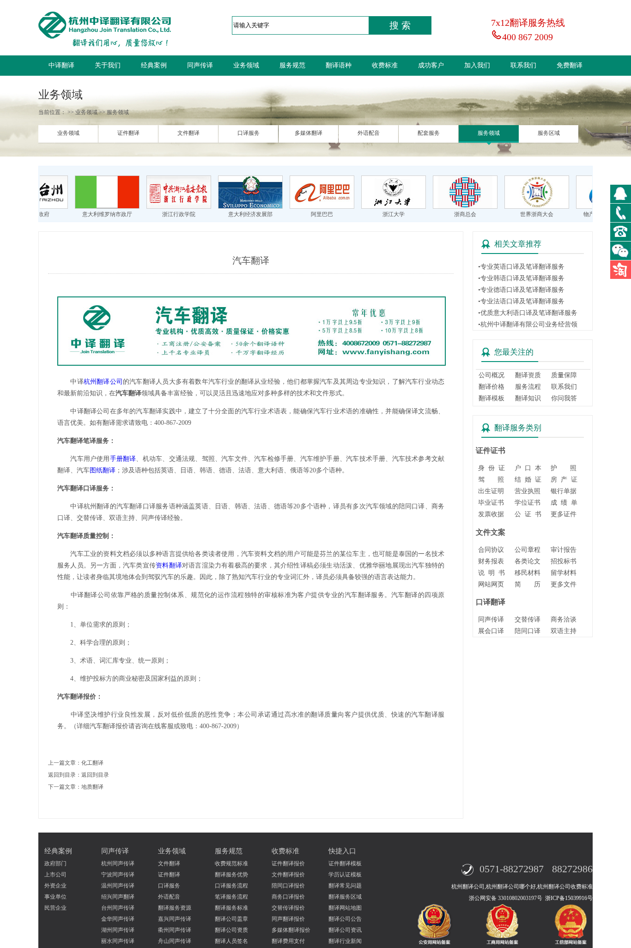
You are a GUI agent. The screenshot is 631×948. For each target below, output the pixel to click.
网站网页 (491, 584)
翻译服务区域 (345, 897)
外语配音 (369, 133)
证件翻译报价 (288, 863)
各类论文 (527, 561)
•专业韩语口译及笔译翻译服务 (521, 278)
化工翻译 (92, 763)
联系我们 (523, 65)
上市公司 (55, 874)
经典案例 (154, 65)
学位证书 (527, 502)
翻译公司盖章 (231, 919)
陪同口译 (527, 631)
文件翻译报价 (288, 874)
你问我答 (564, 398)
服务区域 (549, 133)
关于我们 (108, 65)
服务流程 (528, 386)
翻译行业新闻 (345, 941)
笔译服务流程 (231, 897)
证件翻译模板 (345, 863)
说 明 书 (491, 572)
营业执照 (527, 491)
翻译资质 (528, 375)
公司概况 (491, 375)
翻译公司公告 (345, 919)
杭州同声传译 (117, 863)
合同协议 (491, 549)
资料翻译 (169, 565)
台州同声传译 (117, 908)
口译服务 (248, 133)
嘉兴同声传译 (174, 919)
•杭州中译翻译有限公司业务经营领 (527, 324)
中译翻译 (61, 65)
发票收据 (491, 514)
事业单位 (55, 897)
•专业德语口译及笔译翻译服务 (521, 289)
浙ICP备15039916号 (569, 898)
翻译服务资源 (174, 908)
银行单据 (563, 491)
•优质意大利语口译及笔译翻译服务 (527, 312)
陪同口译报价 (288, 885)
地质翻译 (92, 787)
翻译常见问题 (345, 885)
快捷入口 (342, 851)
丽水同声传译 (117, 941)
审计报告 (563, 549)
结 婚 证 (528, 479)
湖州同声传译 (117, 930)
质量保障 (564, 375)
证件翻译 (128, 133)
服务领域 (489, 133)
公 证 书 (528, 514)
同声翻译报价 (288, 919)
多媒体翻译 (308, 133)
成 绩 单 (564, 502)
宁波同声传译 (117, 874)
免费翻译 (569, 65)
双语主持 (563, 631)
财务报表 (491, 561)
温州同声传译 (117, 885)
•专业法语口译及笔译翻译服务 (521, 301)
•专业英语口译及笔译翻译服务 (521, 266)
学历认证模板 (345, 874)
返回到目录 (95, 775)
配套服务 (429, 133)
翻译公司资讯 (345, 930)
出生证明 (491, 491)
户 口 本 (528, 468)
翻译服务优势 (231, 874)
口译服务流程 (231, 885)
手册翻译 (123, 458)
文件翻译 (188, 133)
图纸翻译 (102, 470)
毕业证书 (491, 502)
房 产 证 (564, 479)
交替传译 (527, 619)
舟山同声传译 (174, 941)
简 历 (527, 584)
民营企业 (55, 908)
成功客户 (431, 65)
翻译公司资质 (231, 930)
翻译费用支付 (288, 941)
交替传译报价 (288, 908)
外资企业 (55, 885)
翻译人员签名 (231, 941)
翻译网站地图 (345, 908)
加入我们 (477, 65)
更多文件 (563, 584)
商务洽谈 (563, 619)
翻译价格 (491, 386)
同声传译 (200, 65)
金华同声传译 (117, 919)
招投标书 (563, 561)
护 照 (563, 468)
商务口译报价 (288, 897)
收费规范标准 (231, 863)
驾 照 (491, 479)
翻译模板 (491, 398)
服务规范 (292, 65)
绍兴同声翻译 (117, 897)
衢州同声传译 (174, 930)
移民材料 (527, 572)
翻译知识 (528, 398)
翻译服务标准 (231, 908)
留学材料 (563, 572)
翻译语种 (339, 65)
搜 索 (400, 25)
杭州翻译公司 (103, 381)
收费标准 (385, 65)
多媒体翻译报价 (291, 930)
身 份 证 (491, 468)
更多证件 (563, 514)
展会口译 (491, 631)
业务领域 (246, 65)
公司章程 (527, 549)
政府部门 (55, 863)
